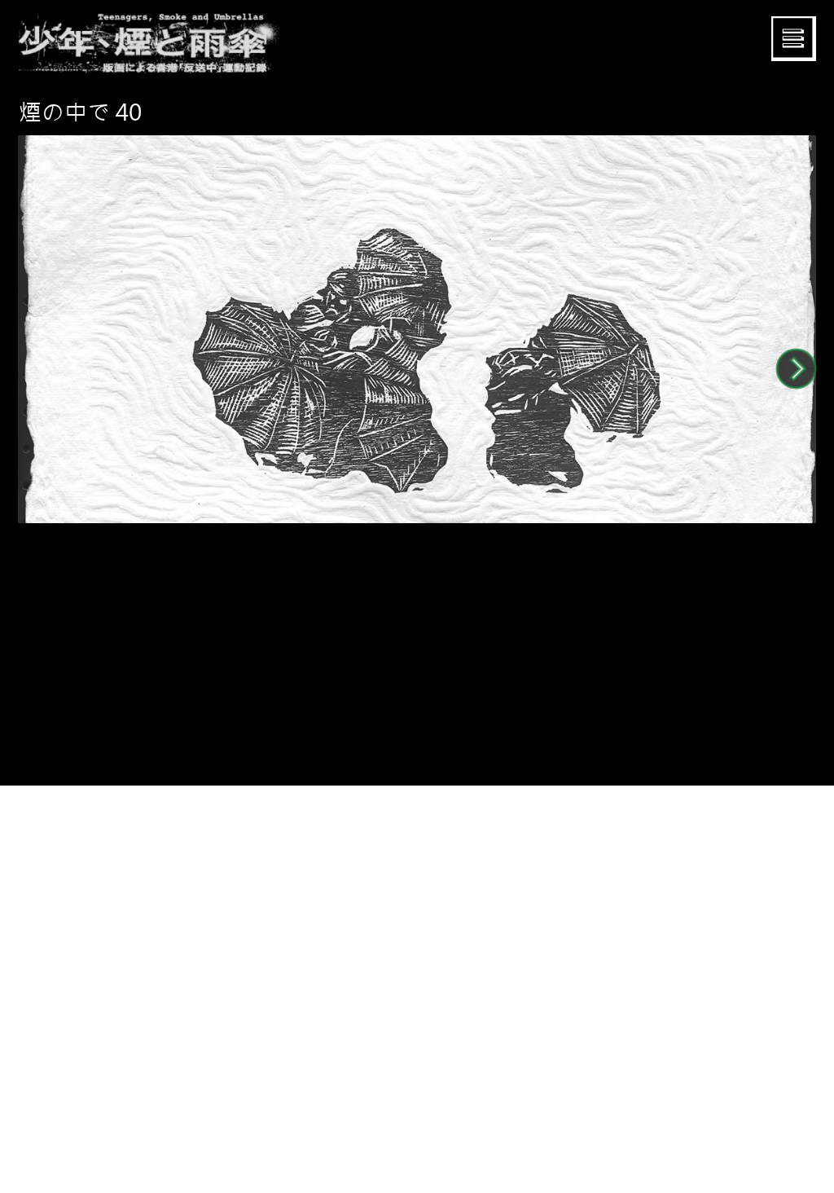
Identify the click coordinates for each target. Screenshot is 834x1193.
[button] (793, 38)
